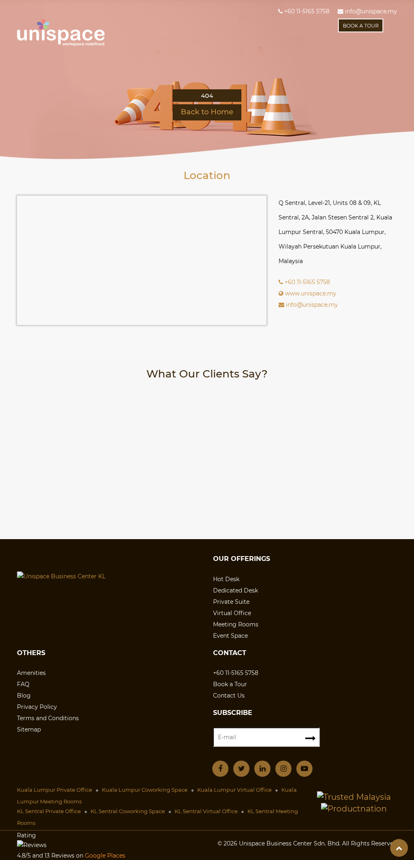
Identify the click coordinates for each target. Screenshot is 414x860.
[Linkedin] (262, 768)
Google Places (105, 855)
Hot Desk (226, 579)
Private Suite (231, 601)
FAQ (23, 684)
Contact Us (229, 695)
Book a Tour (230, 684)
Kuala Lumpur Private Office (54, 789)
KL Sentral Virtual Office (206, 811)
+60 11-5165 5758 (306, 11)
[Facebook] (220, 768)
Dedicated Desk (235, 590)
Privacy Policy (37, 706)
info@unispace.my (370, 11)
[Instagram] (283, 768)
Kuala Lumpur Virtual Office (234, 789)
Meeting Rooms (235, 624)
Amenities (31, 673)
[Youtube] (304, 768)
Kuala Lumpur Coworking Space (145, 789)
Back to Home (207, 112)
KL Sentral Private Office (49, 811)
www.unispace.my (309, 293)
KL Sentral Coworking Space (128, 811)
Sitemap (29, 729)
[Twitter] (241, 768)
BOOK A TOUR (361, 26)
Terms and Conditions (48, 718)
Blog (24, 695)
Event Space (230, 635)
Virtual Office (232, 613)
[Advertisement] (207, 474)
